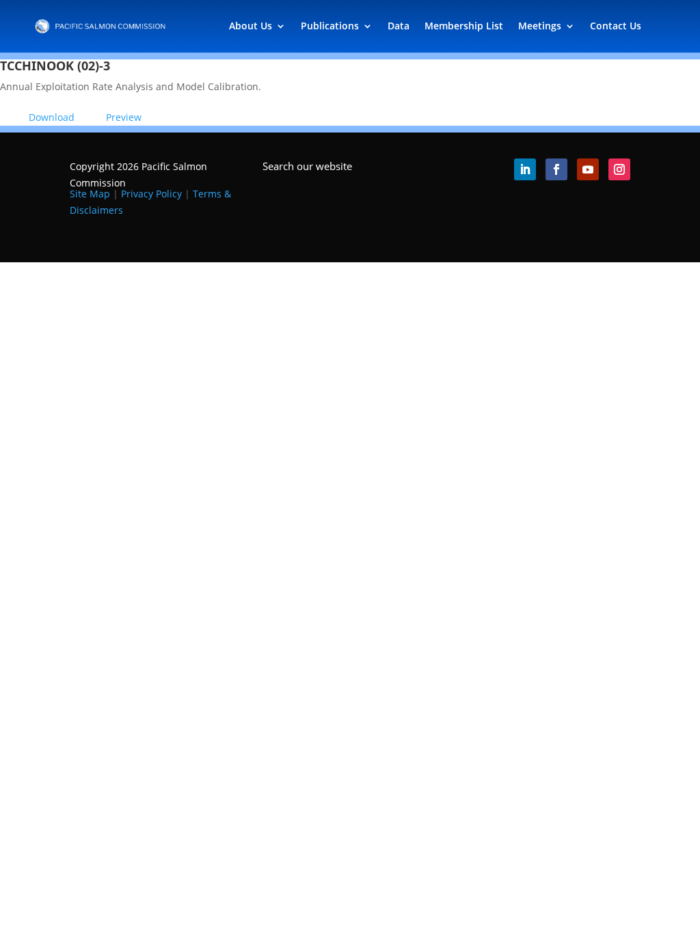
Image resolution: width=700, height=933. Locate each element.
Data (398, 25)
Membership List (464, 25)
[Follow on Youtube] (588, 169)
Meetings (539, 25)
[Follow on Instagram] (619, 169)
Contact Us (615, 25)
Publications (330, 25)
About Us (250, 25)
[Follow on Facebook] (556, 169)
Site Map (90, 193)
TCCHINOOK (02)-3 (55, 65)
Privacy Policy (151, 193)
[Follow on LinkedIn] (525, 169)
